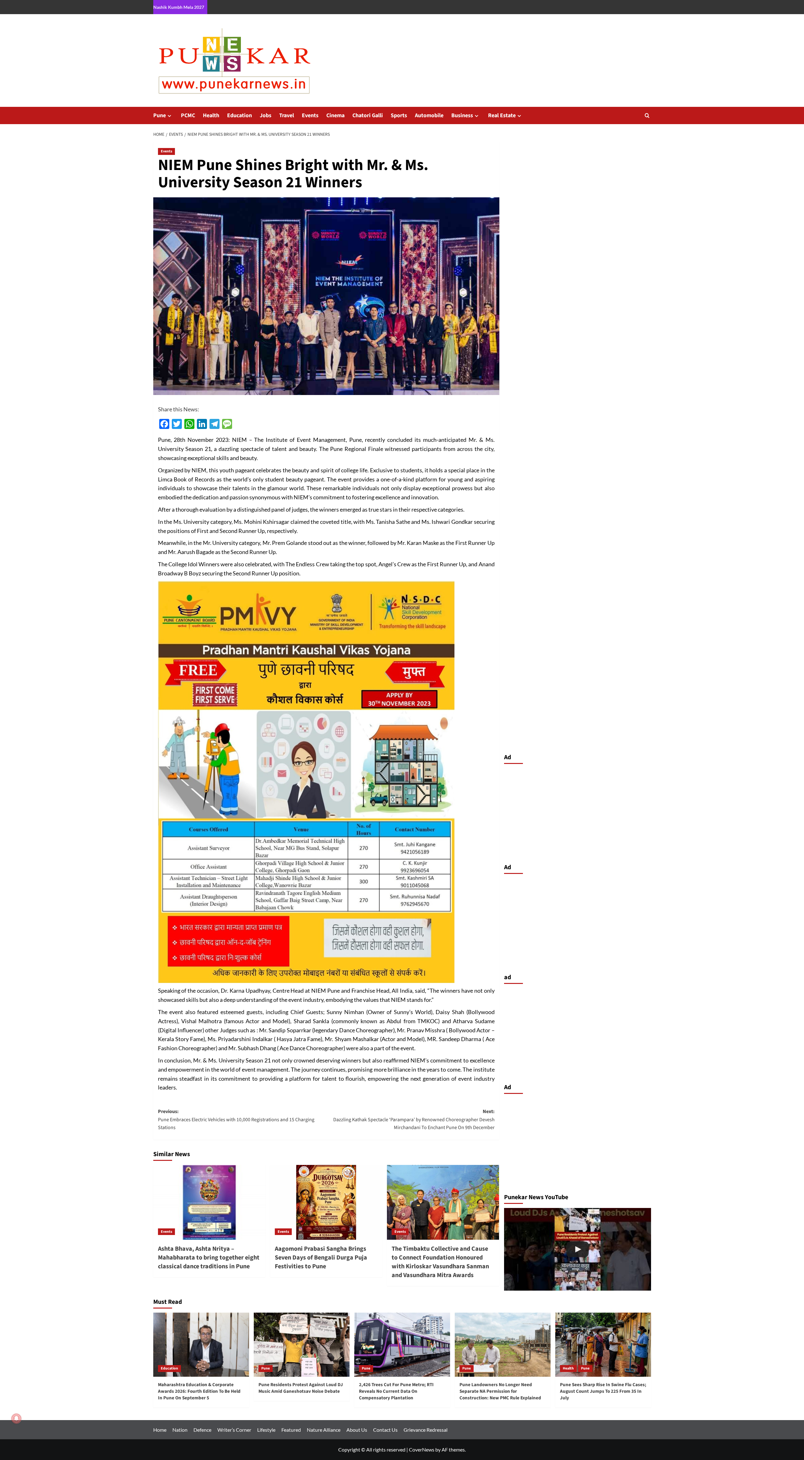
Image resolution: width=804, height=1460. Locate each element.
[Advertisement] (577, 812)
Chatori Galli (367, 115)
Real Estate (502, 115)
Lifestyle (266, 1430)
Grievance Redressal (426, 1430)
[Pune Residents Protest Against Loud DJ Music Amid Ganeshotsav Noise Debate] (302, 1344)
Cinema (335, 115)
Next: (414, 1119)
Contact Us (385, 1430)
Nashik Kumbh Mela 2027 (178, 7)
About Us (356, 1430)
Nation (179, 1430)
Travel (286, 115)
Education (239, 115)
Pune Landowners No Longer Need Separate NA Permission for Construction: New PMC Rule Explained (500, 1391)
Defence (202, 1430)
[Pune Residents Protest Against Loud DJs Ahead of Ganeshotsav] (577, 1249)
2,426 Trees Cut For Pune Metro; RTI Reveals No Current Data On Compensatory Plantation (396, 1391)
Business (462, 115)
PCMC (188, 115)
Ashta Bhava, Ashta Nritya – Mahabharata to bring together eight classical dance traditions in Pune (208, 1257)
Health (211, 115)
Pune (159, 115)
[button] (647, 115)
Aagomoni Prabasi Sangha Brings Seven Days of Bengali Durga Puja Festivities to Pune (321, 1257)
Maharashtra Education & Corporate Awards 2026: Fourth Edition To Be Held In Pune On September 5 (199, 1391)
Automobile (429, 115)
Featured (291, 1430)
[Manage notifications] (16, 1418)
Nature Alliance (323, 1430)
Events (310, 115)
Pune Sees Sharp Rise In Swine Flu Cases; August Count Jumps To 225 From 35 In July (603, 1391)
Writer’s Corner (234, 1430)
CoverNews (421, 1449)
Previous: (236, 1119)
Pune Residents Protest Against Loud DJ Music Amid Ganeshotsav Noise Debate (300, 1388)
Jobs (265, 115)
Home (159, 1430)
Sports (399, 115)
